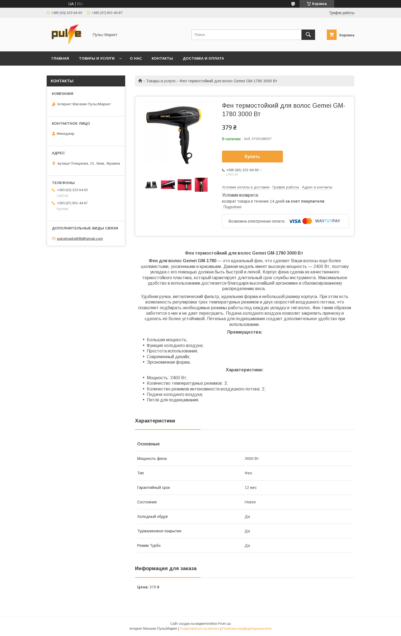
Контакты (162, 58)
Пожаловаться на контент (200, 629)
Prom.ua (224, 624)
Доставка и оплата (203, 58)
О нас (136, 58)
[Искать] (308, 35)
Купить (252, 156)
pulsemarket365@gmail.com (80, 239)
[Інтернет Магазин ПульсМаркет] (66, 44)
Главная (60, 58)
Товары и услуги (97, 58)
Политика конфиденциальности (246, 629)
